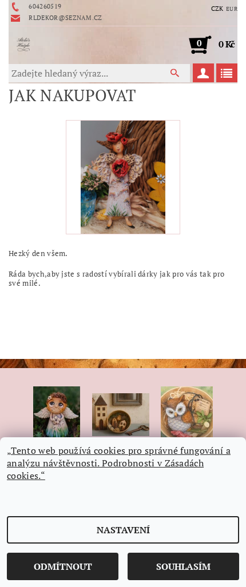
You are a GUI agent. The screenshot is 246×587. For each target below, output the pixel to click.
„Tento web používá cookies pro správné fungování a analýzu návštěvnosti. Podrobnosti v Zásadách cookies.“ (119, 463)
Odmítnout (63, 566)
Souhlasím (183, 566)
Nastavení (123, 530)
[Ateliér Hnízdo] (23, 44)
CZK (217, 9)
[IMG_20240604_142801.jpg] (123, 176)
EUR (231, 9)
